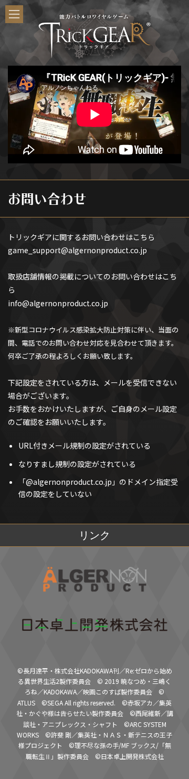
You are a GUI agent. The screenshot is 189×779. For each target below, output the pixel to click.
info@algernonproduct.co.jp (58, 303)
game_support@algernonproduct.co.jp (77, 250)
